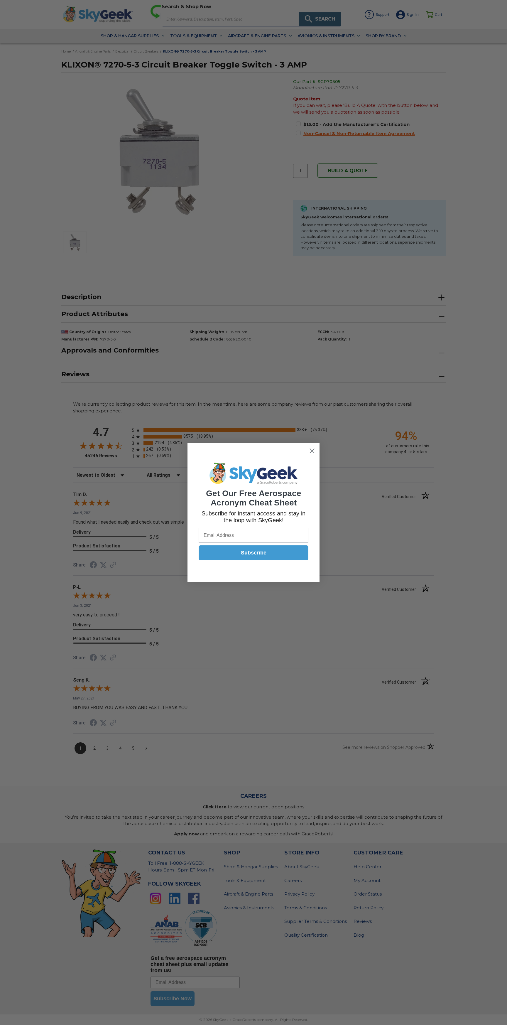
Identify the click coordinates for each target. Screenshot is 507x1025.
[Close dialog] (312, 451)
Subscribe (253, 553)
